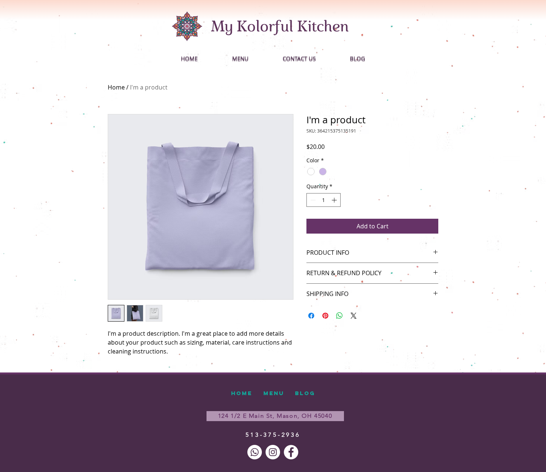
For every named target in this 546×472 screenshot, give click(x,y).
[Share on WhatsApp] (339, 315)
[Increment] (334, 199)
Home (116, 87)
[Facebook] (291, 452)
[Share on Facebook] (311, 315)
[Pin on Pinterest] (325, 315)
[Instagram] (273, 452)
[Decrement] (312, 199)
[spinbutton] (323, 199)
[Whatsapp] (254, 452)
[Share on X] (353, 315)
